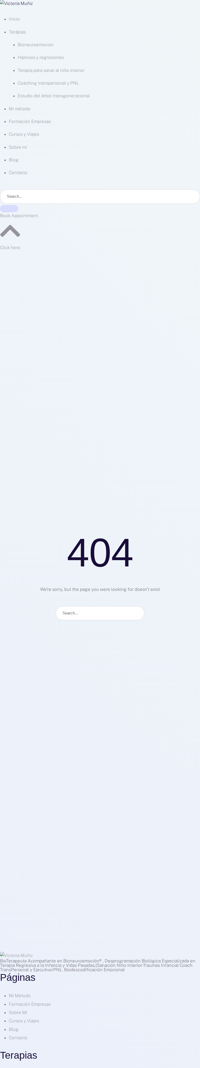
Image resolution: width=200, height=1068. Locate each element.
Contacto (18, 1037)
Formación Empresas (30, 1004)
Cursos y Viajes (24, 1020)
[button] (19, 215)
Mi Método (20, 995)
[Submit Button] (9, 208)
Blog (13, 1029)
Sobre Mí (18, 1012)
